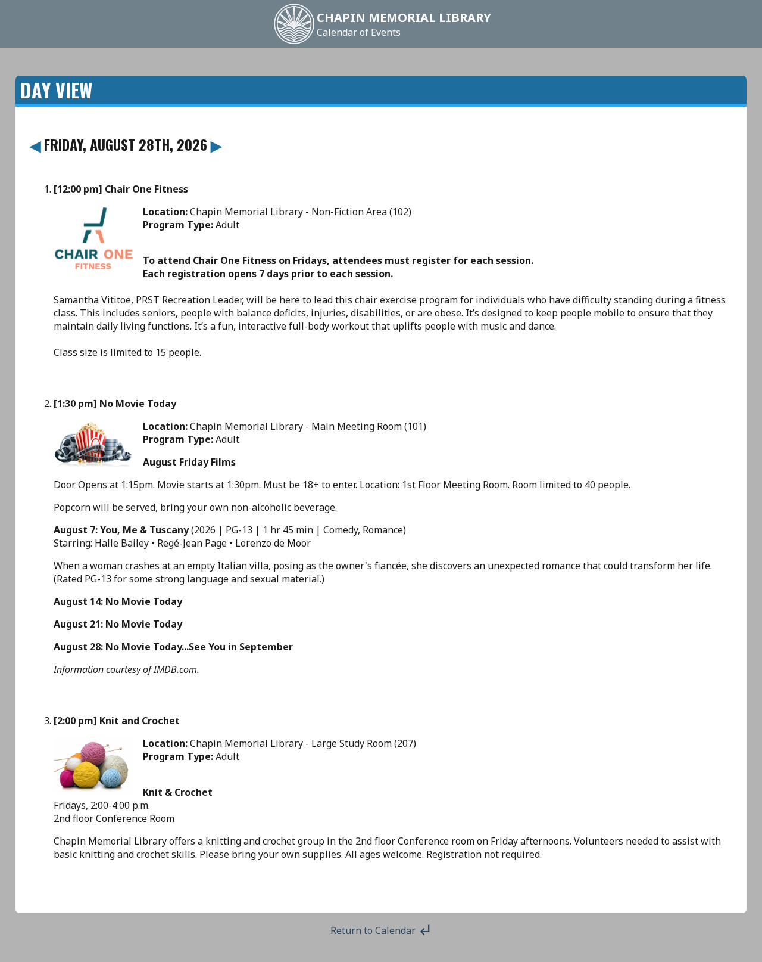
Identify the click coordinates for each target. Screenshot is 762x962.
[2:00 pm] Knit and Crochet (117, 720)
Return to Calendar (381, 930)
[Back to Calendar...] (294, 42)
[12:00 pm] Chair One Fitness (121, 188)
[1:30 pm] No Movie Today (115, 403)
